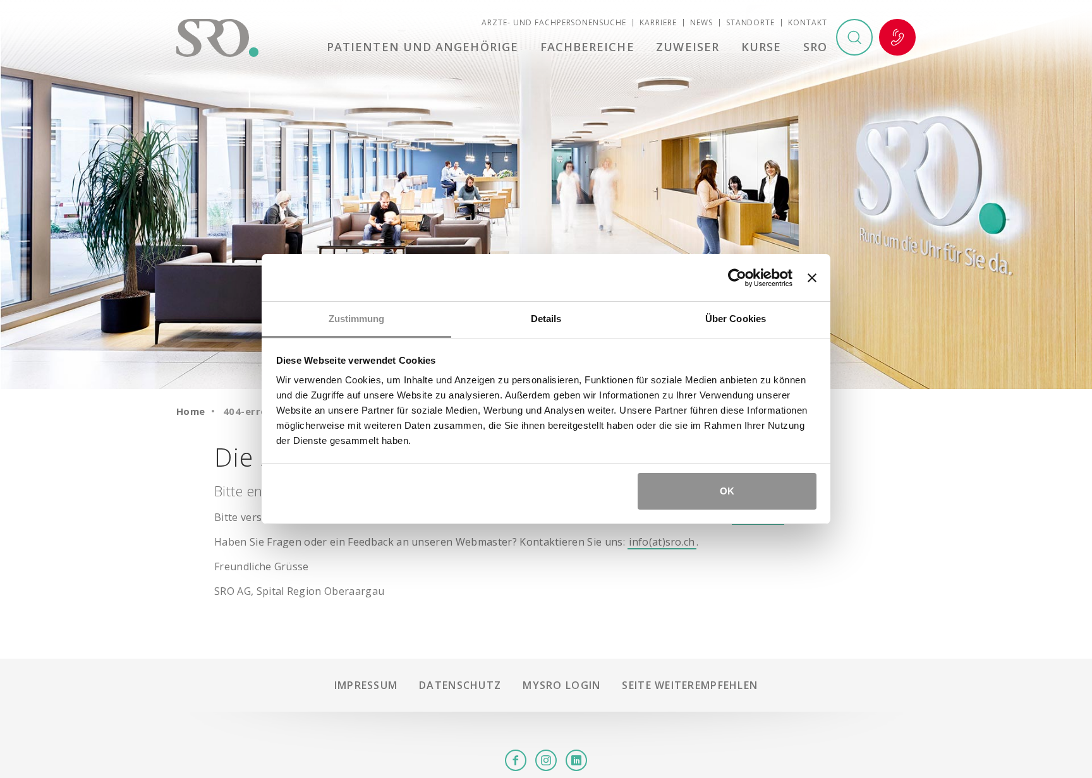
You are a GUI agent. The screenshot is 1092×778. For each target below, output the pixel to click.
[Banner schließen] (812, 277)
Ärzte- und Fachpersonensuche (554, 22)
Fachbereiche (587, 46)
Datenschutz (460, 685)
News (701, 22)
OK (727, 491)
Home (190, 411)
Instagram (546, 760)
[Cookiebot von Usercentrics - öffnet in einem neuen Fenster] (737, 277)
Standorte (750, 22)
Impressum (366, 685)
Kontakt (807, 22)
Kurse (761, 46)
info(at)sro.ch (662, 542)
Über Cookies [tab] (735, 318)
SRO (815, 46)
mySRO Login (561, 685)
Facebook (515, 760)
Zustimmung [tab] (357, 318)
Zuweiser (687, 46)
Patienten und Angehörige (422, 46)
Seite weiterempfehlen (690, 685)
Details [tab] (546, 318)
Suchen (854, 37)
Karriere (658, 22)
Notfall (897, 37)
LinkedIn (576, 760)
